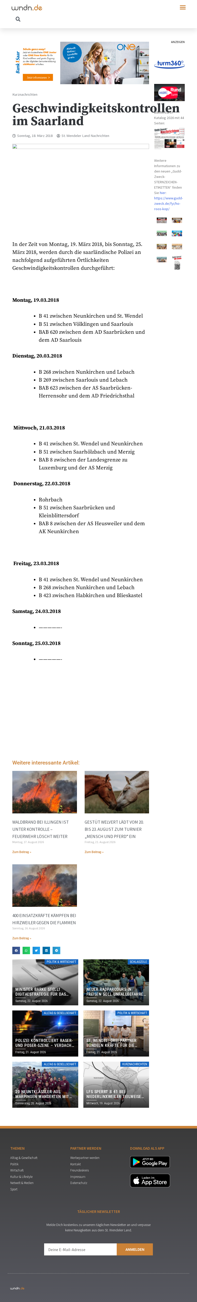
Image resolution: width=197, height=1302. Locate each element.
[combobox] (55, 19)
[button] (183, 7)
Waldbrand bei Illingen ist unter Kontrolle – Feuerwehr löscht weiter (40, 829)
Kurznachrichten (24, 94)
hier (163, 192)
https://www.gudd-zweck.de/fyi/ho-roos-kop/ (168, 203)
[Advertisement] (80, 712)
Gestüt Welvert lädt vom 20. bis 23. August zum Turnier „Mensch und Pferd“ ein (114, 829)
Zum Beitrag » (21, 852)
